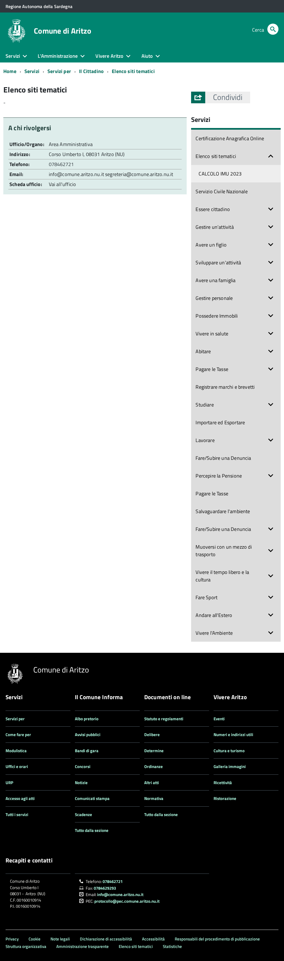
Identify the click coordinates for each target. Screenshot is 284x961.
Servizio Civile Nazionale (222, 191)
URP (9, 782)
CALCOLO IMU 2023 (220, 173)
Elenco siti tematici (133, 71)
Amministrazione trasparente (82, 946)
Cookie (34, 939)
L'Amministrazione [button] (58, 56)
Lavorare (205, 440)
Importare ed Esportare (220, 422)
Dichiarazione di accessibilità (106, 939)
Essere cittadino (213, 209)
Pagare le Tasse (212, 369)
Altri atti (151, 782)
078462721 (62, 164)
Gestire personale (214, 298)
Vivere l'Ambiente (214, 633)
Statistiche (172, 946)
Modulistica (16, 750)
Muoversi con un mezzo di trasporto (224, 550)
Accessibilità (153, 939)
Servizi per (59, 71)
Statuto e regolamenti (163, 719)
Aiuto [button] (147, 56)
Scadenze (83, 814)
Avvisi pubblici (87, 734)
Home (9, 71)
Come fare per (18, 734)
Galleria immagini (230, 766)
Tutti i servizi (17, 814)
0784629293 (105, 888)
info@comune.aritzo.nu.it (76, 174)
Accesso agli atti (20, 798)
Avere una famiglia (215, 280)
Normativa (153, 798)
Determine (154, 750)
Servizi (31, 71)
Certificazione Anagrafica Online (230, 138)
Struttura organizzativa (26, 946)
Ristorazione (225, 798)
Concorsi (82, 766)
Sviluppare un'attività (218, 262)
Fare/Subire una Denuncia (223, 458)
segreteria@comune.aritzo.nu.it (139, 174)
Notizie (81, 782)
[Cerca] (272, 30)
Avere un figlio (211, 245)
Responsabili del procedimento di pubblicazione (217, 939)
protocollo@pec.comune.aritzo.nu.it (126, 901)
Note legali (60, 939)
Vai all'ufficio (62, 184)
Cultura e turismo (229, 750)
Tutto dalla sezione (91, 830)
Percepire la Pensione (219, 476)
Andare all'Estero (214, 615)
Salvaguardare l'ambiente (223, 511)
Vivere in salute (212, 333)
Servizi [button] (13, 56)
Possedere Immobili (217, 316)
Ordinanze (153, 766)
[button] (227, 97)
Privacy (12, 939)
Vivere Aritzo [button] (109, 56)
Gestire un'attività (215, 227)
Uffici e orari (17, 766)
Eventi (219, 719)
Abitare (203, 351)
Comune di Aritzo (62, 31)
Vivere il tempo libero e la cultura (222, 575)
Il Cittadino (91, 71)
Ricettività (223, 782)
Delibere (152, 734)
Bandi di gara (86, 750)
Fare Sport (206, 597)
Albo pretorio (86, 719)
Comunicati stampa (92, 798)
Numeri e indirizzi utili (233, 734)
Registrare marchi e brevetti (225, 387)
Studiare (205, 404)
